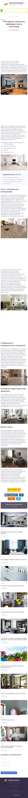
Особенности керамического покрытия (13, 179)
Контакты (16, 785)
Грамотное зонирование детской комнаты (13, 693)
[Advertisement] (14, 47)
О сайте (11, 785)
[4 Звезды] (15, 506)
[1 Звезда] (11, 506)
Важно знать (7, 183)
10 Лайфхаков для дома (7, 719)
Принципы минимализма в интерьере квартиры (12, 532)
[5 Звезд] (16, 506)
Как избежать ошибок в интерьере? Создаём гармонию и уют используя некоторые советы (14, 639)
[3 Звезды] (14, 506)
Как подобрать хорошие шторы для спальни (14, 559)
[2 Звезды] (12, 506)
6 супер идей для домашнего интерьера (12, 612)
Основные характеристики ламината (12, 181)
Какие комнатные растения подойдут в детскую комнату (12, 666)
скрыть (17, 174)
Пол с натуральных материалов (11, 177)
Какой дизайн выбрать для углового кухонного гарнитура (11, 747)
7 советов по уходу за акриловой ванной (12, 585)
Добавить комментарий (8, 772)
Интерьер (2, 529)
